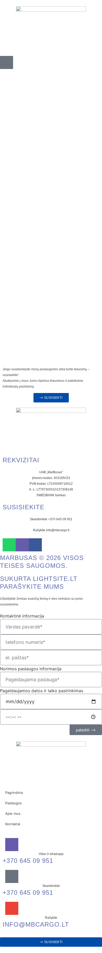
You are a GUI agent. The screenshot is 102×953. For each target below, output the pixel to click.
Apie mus (12, 813)
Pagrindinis (14, 792)
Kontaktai (12, 824)
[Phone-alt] (6, 62)
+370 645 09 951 (28, 860)
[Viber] (22, 544)
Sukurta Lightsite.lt (38, 578)
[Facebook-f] (35, 544)
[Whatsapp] (9, 544)
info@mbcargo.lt (36, 924)
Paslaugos (13, 803)
